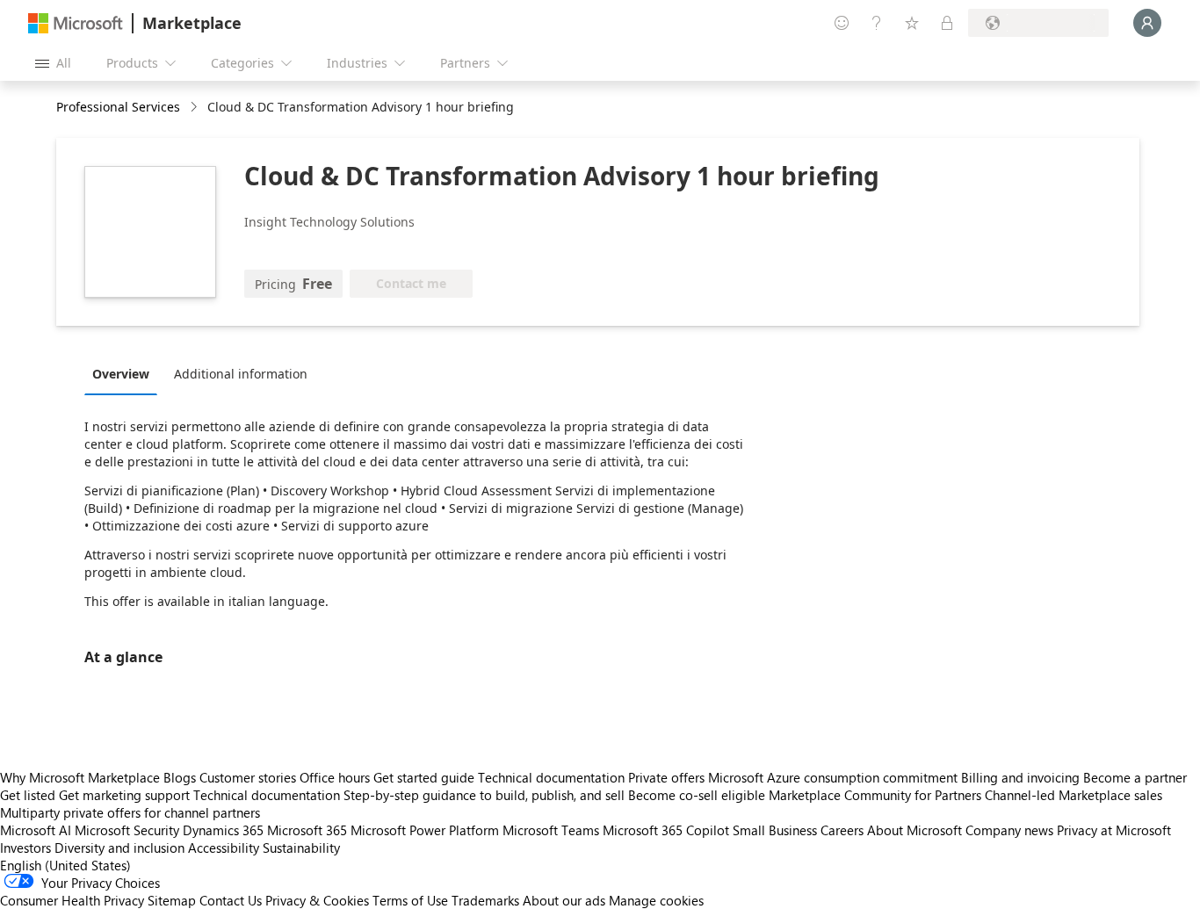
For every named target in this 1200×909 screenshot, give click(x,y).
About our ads (564, 900)
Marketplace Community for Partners (875, 795)
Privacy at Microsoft (1114, 830)
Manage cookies (656, 900)
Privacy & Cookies (317, 900)
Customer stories (247, 777)
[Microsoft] (75, 23)
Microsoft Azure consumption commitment (834, 777)
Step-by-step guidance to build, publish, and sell (484, 795)
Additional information (240, 373)
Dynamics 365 (223, 830)
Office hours (335, 777)
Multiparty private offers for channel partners (130, 812)
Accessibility (223, 847)
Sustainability (301, 847)
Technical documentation (551, 777)
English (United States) (65, 865)
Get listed (27, 795)
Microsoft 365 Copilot (666, 830)
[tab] (125, 373)
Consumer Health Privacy (72, 900)
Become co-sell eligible (696, 795)
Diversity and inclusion (119, 847)
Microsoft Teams (550, 830)
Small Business (775, 830)
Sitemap (172, 900)
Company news (1009, 830)
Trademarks (485, 900)
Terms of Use (410, 900)
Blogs (179, 777)
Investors (25, 847)
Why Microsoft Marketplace (80, 777)
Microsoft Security (127, 830)
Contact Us (230, 900)
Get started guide (423, 777)
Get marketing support (124, 795)
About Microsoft (914, 830)
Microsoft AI (35, 830)
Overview (120, 373)
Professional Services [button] (118, 106)
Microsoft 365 (307, 830)
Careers (842, 830)
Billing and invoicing (1020, 777)
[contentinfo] (195, 107)
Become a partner (1135, 777)
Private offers (666, 777)
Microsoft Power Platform (425, 830)
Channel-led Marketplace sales (1073, 795)
